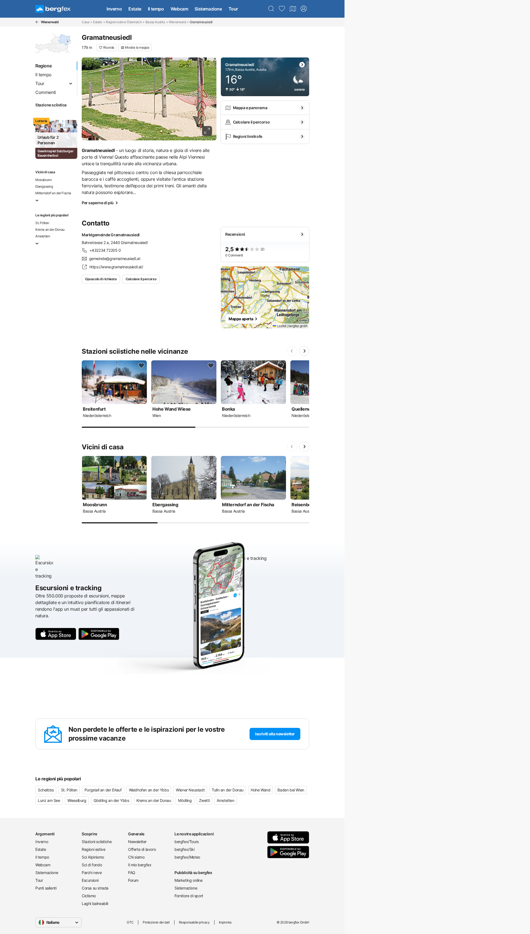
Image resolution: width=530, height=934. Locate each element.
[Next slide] (304, 351)
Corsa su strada (95, 888)
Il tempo (156, 9)
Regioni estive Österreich (124, 22)
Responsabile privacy (194, 922)
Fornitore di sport (188, 895)
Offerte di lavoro (142, 849)
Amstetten (42, 236)
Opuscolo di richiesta (101, 279)
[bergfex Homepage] (53, 9)
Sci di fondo (92, 864)
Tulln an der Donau (227, 790)
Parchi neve (92, 872)
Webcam (179, 9)
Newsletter (137, 841)
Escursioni (90, 880)
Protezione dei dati (156, 922)
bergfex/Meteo (187, 857)
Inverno (114, 9)
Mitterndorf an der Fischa (53, 193)
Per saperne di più (98, 202)
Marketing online (188, 880)
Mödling (185, 800)
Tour (233, 9)
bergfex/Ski (184, 849)
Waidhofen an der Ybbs (149, 790)
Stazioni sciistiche (97, 841)
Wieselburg (76, 800)
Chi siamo (136, 857)
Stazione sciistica (51, 105)
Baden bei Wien (290, 790)
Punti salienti (45, 888)
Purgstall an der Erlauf (103, 790)
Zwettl (204, 800)
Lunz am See (49, 800)
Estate (134, 9)
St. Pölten (42, 223)
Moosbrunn (43, 180)
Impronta (225, 922)
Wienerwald (177, 22)
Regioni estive (93, 849)
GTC (130, 922)
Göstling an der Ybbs (111, 800)
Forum (133, 880)
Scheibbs (46, 790)
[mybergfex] (303, 8)
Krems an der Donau (50, 229)
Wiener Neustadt (190, 790)
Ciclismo (89, 895)
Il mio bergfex (139, 864)
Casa (85, 22)
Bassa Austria (155, 22)
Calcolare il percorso (141, 279)
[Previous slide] (292, 351)
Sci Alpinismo (93, 857)
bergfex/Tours (186, 841)
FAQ (131, 872)
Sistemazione (208, 9)
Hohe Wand (260, 790)
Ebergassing (44, 186)
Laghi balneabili (95, 903)
